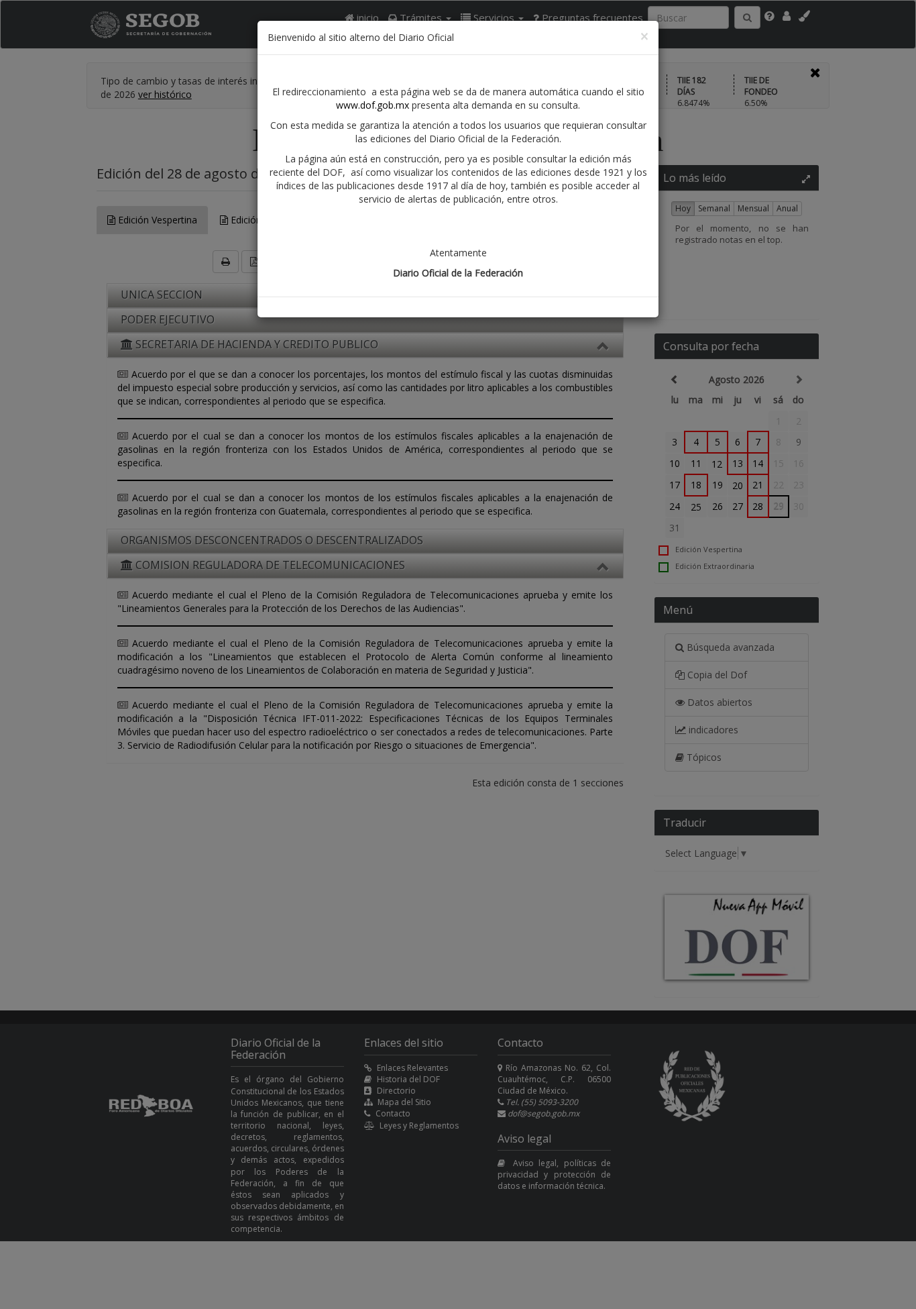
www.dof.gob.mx (372, 105)
